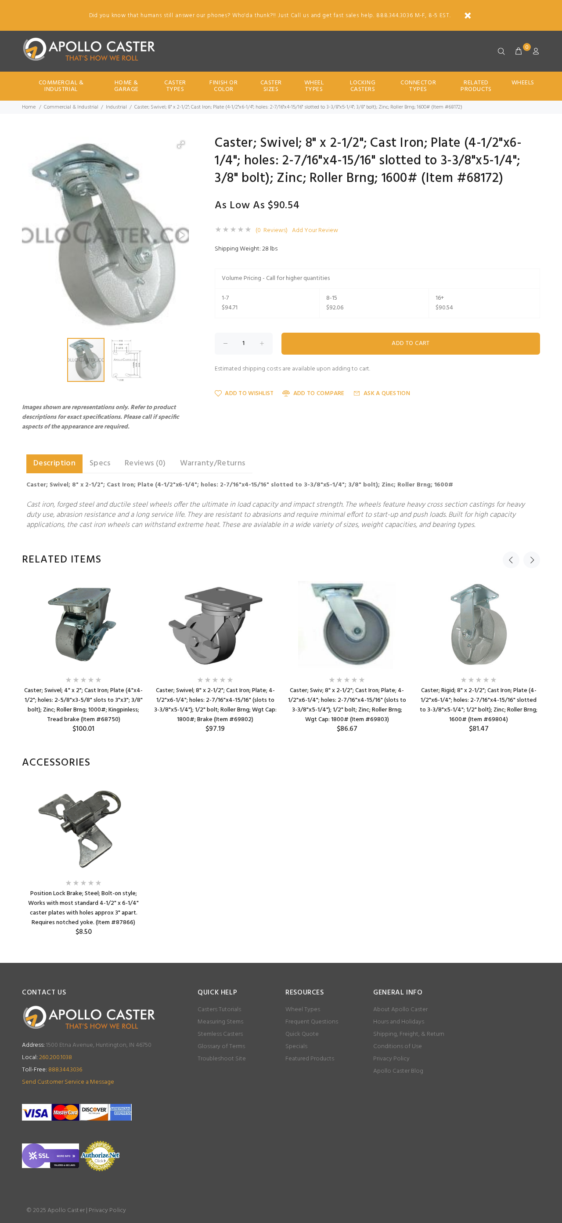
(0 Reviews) (272, 231)
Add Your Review (315, 231)
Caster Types (175, 86)
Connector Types (418, 86)
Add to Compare (318, 393)
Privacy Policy (391, 1059)
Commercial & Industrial (61, 86)
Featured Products (309, 1059)
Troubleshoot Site (222, 1059)
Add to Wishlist (249, 393)
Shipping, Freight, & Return (408, 1034)
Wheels (523, 83)
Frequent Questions (311, 1022)
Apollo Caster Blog (398, 1071)
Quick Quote (302, 1034)
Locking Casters (362, 86)
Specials (296, 1047)
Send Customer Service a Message (68, 1082)
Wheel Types (314, 86)
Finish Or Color (223, 86)
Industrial (116, 107)
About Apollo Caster (400, 1010)
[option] (83, 657)
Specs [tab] (100, 463)
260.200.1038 (47, 1057)
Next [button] (531, 560)
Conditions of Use (397, 1047)
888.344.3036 (52, 1070)
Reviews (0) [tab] (145, 463)
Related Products (476, 86)
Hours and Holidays (398, 1022)
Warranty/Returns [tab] (212, 463)
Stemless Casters (220, 1034)
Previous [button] (511, 560)
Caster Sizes (271, 86)
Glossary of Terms (221, 1047)
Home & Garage (126, 86)
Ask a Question (387, 393)
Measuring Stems (220, 1022)
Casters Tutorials (219, 1010)
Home (29, 107)
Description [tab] (54, 463)
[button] (181, 145)
